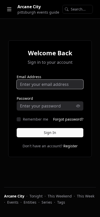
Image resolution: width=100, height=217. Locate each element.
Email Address (29, 76)
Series (47, 202)
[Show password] (79, 106)
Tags (61, 202)
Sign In (50, 132)
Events (12, 202)
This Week (85, 196)
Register (70, 145)
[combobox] (77, 9)
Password (25, 98)
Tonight (36, 196)
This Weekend (60, 196)
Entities (30, 202)
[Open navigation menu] (9, 9)
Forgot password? (68, 119)
